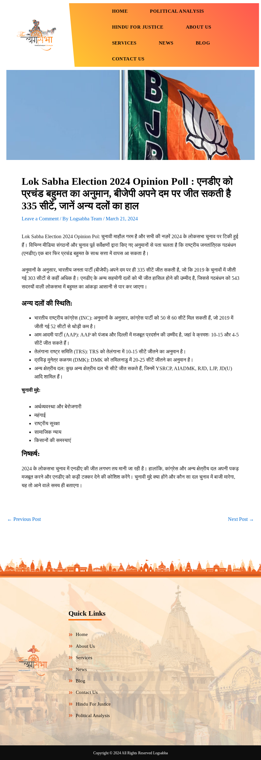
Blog (203, 42)
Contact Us (128, 58)
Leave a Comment (40, 218)
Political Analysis (177, 11)
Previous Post (24, 519)
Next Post (241, 519)
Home (120, 11)
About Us (198, 27)
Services (124, 42)
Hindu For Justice (138, 27)
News (166, 42)
